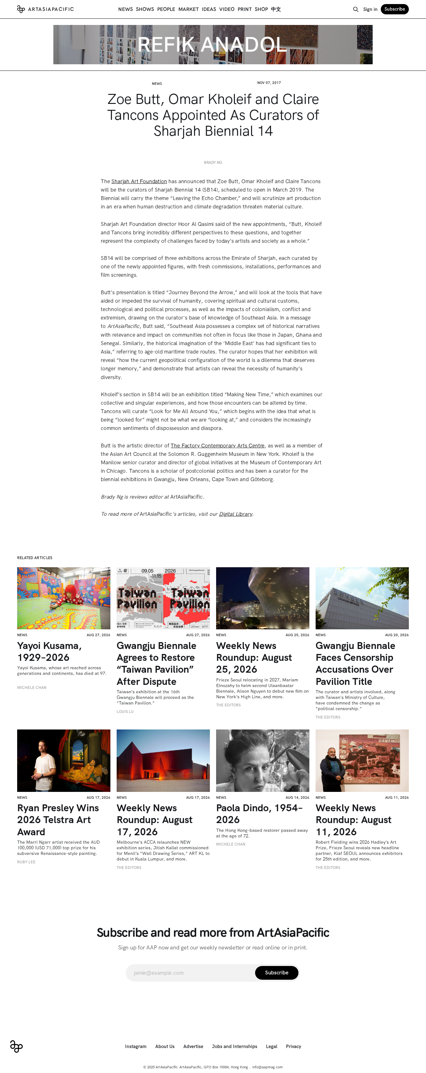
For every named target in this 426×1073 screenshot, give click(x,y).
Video (227, 9)
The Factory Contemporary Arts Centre (217, 445)
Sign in (370, 9)
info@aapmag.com (267, 1067)
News (125, 9)
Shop (261, 9)
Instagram (136, 1046)
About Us (165, 1046)
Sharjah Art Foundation (139, 181)
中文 (276, 9)
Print (245, 9)
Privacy (293, 1046)
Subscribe (395, 9)
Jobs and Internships (234, 1046)
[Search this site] (356, 9)
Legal (271, 1046)
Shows (145, 9)
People (166, 9)
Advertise (193, 1046)
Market (188, 9)
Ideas (209, 9)
